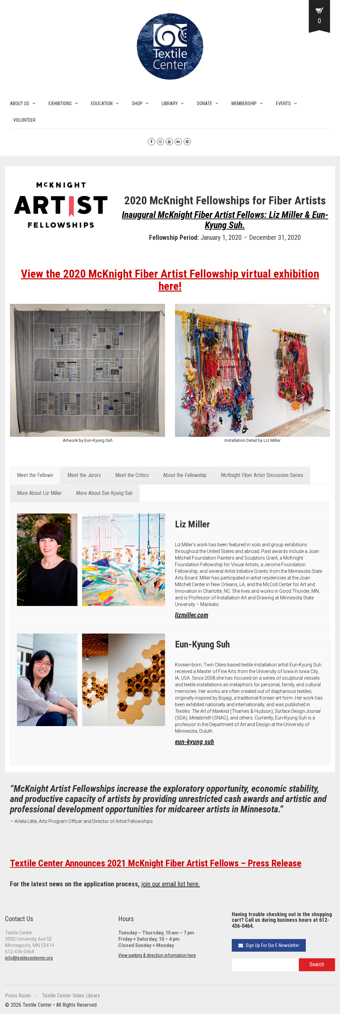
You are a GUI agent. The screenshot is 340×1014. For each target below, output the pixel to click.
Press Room (18, 995)
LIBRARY (170, 103)
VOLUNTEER (24, 120)
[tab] (35, 475)
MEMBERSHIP (244, 103)
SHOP (137, 103)
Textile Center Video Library (71, 995)
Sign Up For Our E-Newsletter (272, 945)
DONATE (204, 103)
